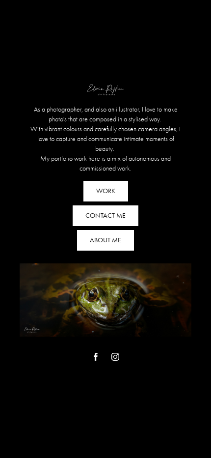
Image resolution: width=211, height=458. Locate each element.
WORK (105, 191)
